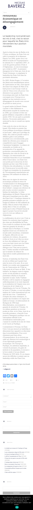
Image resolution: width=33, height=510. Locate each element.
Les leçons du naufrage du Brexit (12, 454)
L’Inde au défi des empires (10, 472)
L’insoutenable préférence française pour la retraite (15, 468)
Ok (17, 507)
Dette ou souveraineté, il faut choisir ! (13, 464)
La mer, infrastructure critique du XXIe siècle (14, 452)
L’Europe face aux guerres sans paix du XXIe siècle (16, 458)
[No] (31, 502)
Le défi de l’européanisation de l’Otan (13, 456)
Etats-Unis (7, 383)
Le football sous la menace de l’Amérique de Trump (16, 448)
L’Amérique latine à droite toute (11, 462)
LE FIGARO (12, 383)
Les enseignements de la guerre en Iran (13, 466)
